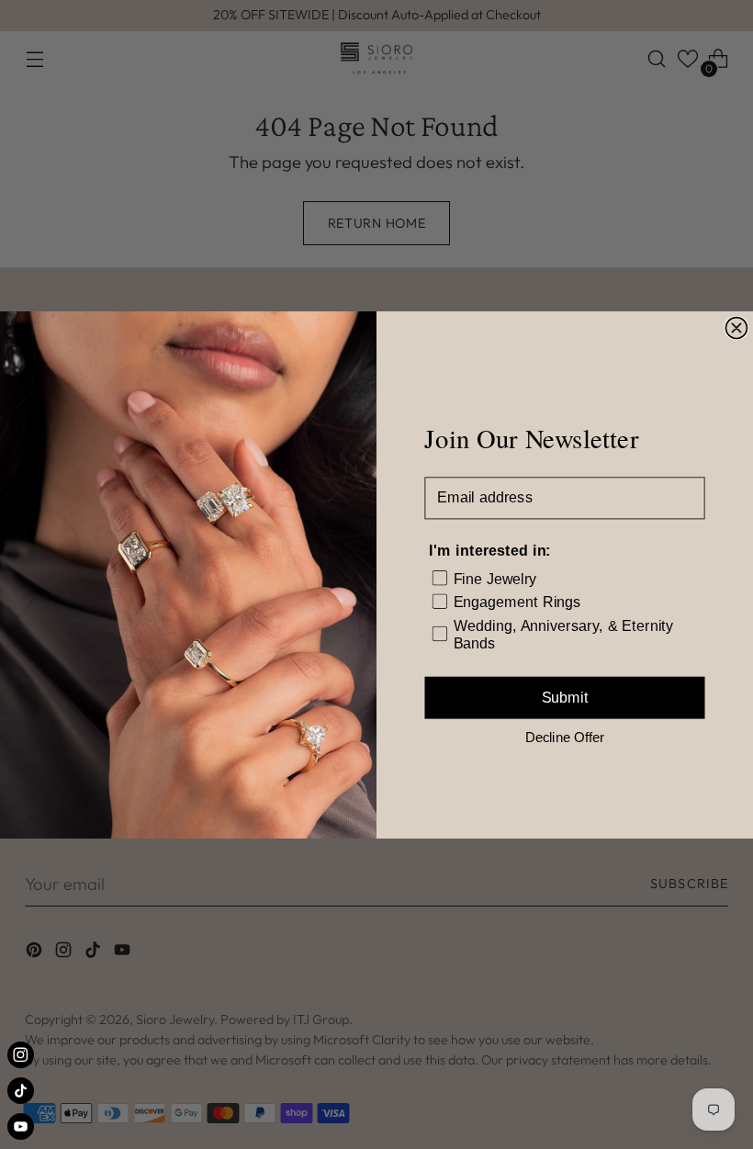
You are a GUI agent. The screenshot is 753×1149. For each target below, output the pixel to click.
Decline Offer (564, 736)
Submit (565, 697)
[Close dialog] (736, 327)
